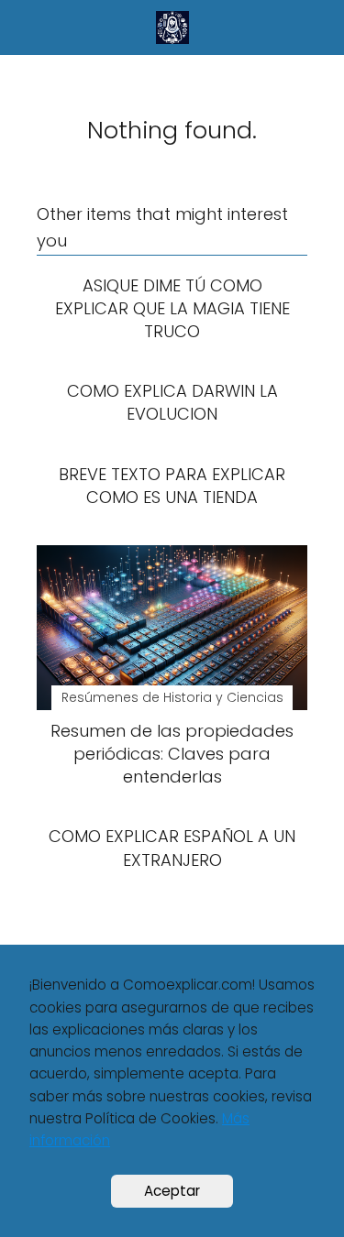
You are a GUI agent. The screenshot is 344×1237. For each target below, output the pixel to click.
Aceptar (172, 1190)
